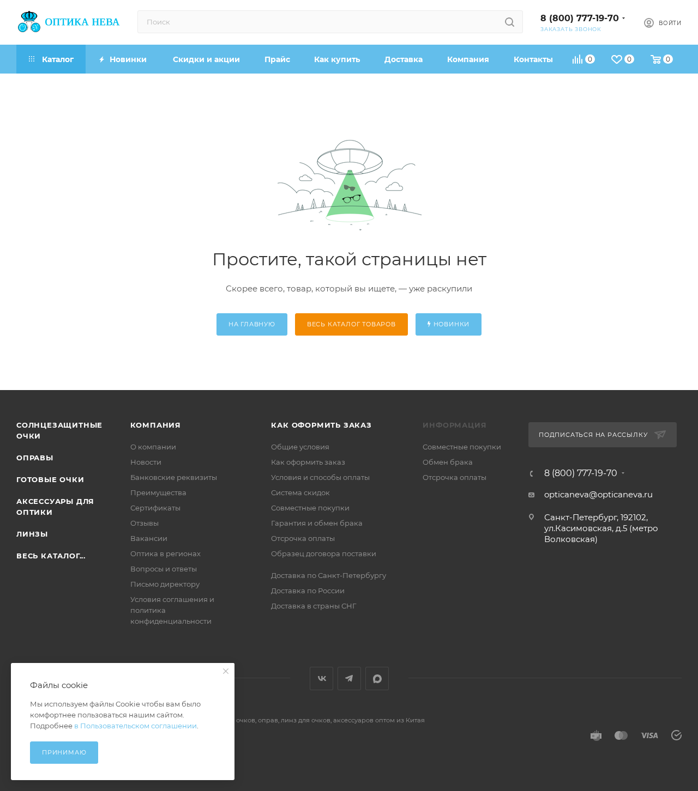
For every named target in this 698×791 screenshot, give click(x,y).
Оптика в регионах (165, 553)
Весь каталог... (51, 555)
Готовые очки (50, 479)
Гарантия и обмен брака (317, 523)
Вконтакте (321, 678)
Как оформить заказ (321, 425)
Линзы (32, 534)
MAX (377, 678)
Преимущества (158, 492)
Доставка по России (308, 590)
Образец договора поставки (323, 553)
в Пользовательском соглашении (135, 725)
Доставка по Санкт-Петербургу (328, 575)
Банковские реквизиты (173, 477)
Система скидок (300, 492)
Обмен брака (448, 462)
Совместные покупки (310, 507)
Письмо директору (165, 584)
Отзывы (144, 523)
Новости (145, 462)
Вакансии (148, 538)
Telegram (349, 678)
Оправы (34, 457)
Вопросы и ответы (163, 568)
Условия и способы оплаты (320, 477)
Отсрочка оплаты (303, 538)
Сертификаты (155, 507)
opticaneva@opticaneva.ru (598, 494)
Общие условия (300, 446)
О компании (153, 446)
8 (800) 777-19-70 (579, 18)
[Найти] (509, 21)
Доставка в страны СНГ (313, 605)
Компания (155, 425)
